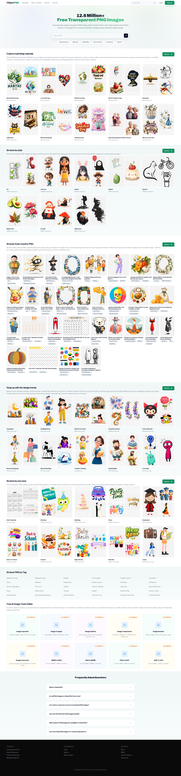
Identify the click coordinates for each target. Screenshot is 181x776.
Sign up (169, 3)
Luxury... (156, 281)
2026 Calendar (11, 520)
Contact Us (124, 758)
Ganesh (119, 42)
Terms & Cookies (126, 755)
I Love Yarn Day (45, 98)
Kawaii (110, 189)
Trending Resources (13, 749)
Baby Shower (78, 559)
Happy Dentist (113, 281)
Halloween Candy (12, 578)
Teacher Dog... (46, 311)
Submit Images (68, 755)
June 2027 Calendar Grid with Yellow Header (42, 368)
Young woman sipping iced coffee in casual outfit (13, 339)
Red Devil (149, 344)
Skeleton (38, 582)
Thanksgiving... (134, 311)
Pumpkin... (21, 372)
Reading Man (112, 468)
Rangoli (94, 591)
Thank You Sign (97, 313)
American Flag (124, 591)
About (123, 749)
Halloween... (27, 281)
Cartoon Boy (11, 283)
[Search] (155, 3)
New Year (111, 559)
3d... (9, 281)
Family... (87, 281)
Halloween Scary (40, 578)
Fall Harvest (152, 582)
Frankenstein (68, 582)
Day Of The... (113, 341)
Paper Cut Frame (68, 281)
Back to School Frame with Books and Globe (82, 309)
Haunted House (64, 42)
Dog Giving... (45, 313)
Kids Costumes (86, 375)
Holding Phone (45, 429)
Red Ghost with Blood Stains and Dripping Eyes (55, 339)
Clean (13, 2)
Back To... (60, 311)
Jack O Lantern (97, 42)
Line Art (144, 189)
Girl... (171, 341)
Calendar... (43, 372)
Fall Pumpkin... (136, 281)
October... (38, 341)
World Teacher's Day (115, 98)
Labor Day (123, 586)
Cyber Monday (11, 595)
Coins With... (154, 311)
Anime (76, 189)
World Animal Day (46, 137)
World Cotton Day (148, 137)
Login (65, 749)
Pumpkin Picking (130, 341)
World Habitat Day (12, 98)
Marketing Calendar (13, 758)
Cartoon (43, 189)
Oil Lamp (66, 591)
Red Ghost (52, 344)
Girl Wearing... (50, 281)
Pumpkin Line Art (125, 578)
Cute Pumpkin (96, 578)
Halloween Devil (151, 341)
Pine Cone (38, 586)
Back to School (36, 3)
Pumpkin (66, 578)
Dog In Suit (95, 344)
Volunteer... (96, 311)
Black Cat (75, 42)
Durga (8, 591)
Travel (144, 559)
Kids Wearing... (86, 372)
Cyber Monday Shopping (43, 595)
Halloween (25, 3)
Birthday (43, 520)
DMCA (123, 752)
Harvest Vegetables (13, 586)
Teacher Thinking (80, 468)
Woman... (10, 344)
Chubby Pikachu (12, 311)
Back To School (61, 313)
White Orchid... (166, 281)
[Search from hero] (126, 36)
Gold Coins (164, 311)
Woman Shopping (12, 468)
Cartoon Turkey (154, 591)
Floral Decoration (114, 429)
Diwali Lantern (39, 591)
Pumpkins (145, 281)
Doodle (43, 229)
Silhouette (77, 229)
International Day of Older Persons (119, 137)
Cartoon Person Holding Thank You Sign (98, 309)
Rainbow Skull (114, 313)
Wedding (77, 520)
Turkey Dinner (134, 313)
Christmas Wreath (154, 595)
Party (110, 520)
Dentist (122, 281)
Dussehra (145, 98)
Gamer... (34, 311)
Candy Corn (109, 42)
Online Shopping (69, 595)
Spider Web (85, 42)
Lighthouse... (67, 283)
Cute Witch (152, 578)
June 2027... (33, 372)
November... (67, 341)
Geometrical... (64, 372)
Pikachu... (11, 313)
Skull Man (112, 344)
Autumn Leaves (97, 582)
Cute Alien (145, 468)
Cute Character (147, 429)
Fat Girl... (10, 341)
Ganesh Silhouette (155, 586)
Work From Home (80, 429)
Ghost (8, 582)
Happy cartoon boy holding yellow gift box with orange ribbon (14, 279)
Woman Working (46, 468)
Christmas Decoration (127, 595)
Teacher (47, 3)
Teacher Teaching (97, 586)
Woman (140, 341)
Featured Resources (13, 755)
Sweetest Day (79, 137)
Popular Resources (13, 752)
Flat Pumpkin (11, 372)
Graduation (146, 520)
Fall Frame (123, 582)
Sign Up (66, 752)
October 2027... (27, 341)
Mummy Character (29, 283)
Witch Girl (49, 283)
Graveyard (10, 429)
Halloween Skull (114, 311)
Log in (161, 3)
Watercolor (10, 229)
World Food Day (79, 98)
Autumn (55, 3)
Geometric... (64, 375)
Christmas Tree (97, 595)
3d (7, 189)
